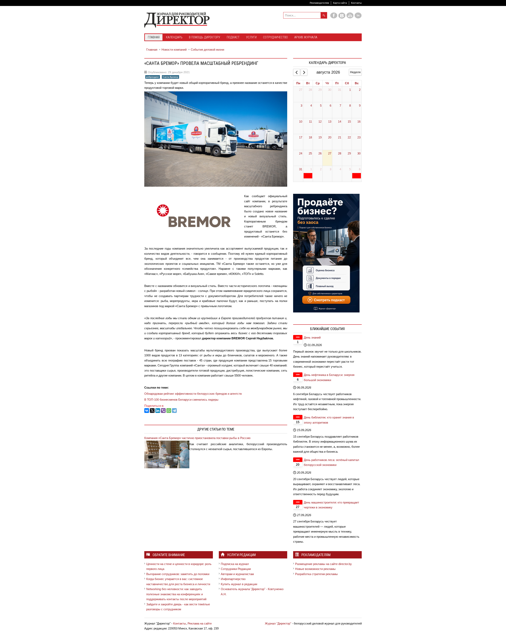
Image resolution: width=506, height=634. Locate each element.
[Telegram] (174, 410)
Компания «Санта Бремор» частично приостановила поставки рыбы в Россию (197, 438)
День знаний (312, 337)
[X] (152, 410)
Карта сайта (340, 3)
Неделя (355, 72)
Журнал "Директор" (278, 623)
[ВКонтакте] (146, 410)
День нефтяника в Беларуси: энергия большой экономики (329, 377)
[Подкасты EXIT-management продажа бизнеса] (326, 253)
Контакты (356, 3)
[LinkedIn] (157, 410)
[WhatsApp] (168, 410)
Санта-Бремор (170, 77)
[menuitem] (153, 37)
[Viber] (163, 410)
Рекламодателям (319, 3)
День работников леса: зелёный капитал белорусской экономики (331, 462)
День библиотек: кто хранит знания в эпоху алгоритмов (329, 420)
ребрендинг (152, 77)
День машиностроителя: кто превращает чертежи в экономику (331, 505)
